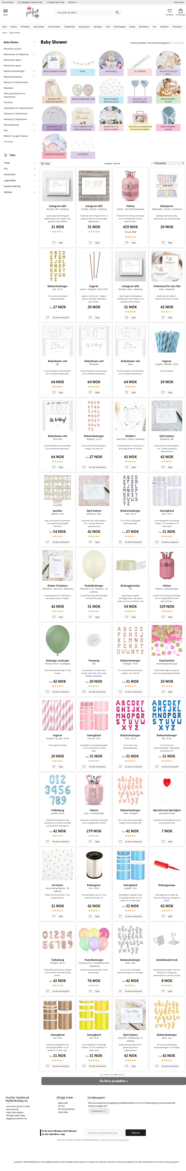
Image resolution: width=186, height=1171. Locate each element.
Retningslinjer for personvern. (115, 1139)
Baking (132, 26)
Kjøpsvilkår (63, 1103)
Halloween (177, 26)
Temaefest (25, 26)
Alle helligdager (177, 42)
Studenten (164, 26)
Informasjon (179, 2)
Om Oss (61, 1106)
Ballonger (98, 26)
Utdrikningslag (119, 26)
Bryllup (14, 26)
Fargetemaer (69, 26)
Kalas (4, 26)
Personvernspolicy (66, 1109)
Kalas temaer (38, 26)
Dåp (107, 26)
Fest (154, 26)
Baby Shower (84, 26)
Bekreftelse (144, 26)
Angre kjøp (63, 1112)
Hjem (4, 32)
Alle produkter (54, 26)
